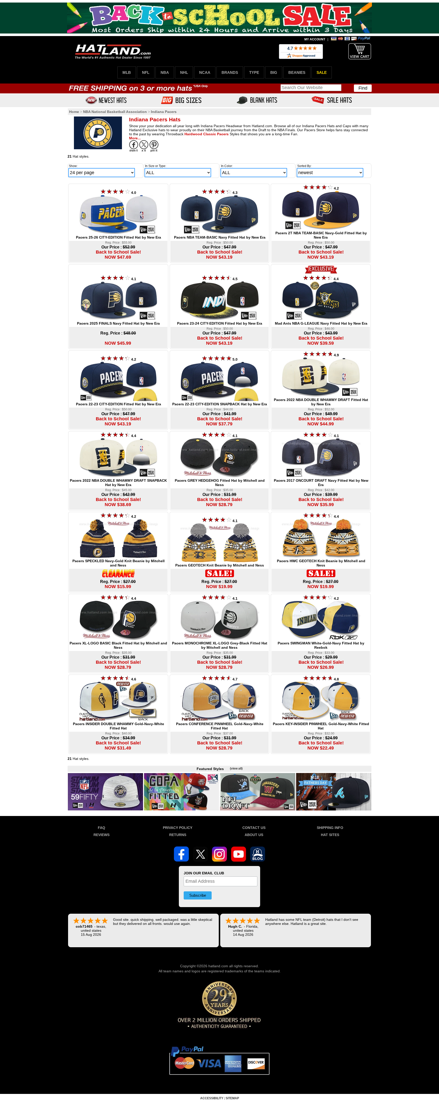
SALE (322, 72)
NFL (145, 72)
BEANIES (296, 72)
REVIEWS (101, 835)
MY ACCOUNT (314, 39)
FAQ (101, 828)
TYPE (254, 72)
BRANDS (230, 72)
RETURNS (177, 835)
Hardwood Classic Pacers (206, 134)
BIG (273, 72)
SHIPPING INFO (330, 828)
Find (362, 88)
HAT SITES (330, 835)
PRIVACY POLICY (177, 828)
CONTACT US (253, 828)
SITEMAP (232, 1098)
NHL (184, 72)
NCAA (204, 72)
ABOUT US (254, 835)
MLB (126, 72)
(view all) (236, 768)
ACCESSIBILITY (211, 1098)
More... (135, 138)
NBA (165, 72)
